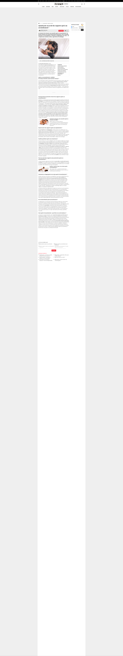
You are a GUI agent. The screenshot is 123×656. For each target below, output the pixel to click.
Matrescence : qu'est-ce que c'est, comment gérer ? (61, 260)
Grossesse (48, 6)
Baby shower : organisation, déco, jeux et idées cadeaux (62, 255)
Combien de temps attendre (62, 65)
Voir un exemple (81, 26)
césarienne (42, 143)
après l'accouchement (49, 64)
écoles (67, 6)
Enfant (56, 6)
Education (62, 6)
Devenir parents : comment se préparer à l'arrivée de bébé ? (44, 258)
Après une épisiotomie (61, 68)
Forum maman (78, 6)
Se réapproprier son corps (62, 71)
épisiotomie (50, 129)
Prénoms (72, 6)
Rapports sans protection (62, 70)
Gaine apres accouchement (60, 246)
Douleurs (59, 75)
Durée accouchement (43, 248)
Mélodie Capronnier (44, 30)
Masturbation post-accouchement (61, 73)
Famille (73, 26)
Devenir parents (50, 23)
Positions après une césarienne (63, 69)
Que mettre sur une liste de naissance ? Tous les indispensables (45, 260)
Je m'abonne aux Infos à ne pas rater (48, 60)
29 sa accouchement (58, 248)
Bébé (52, 6)
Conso (43, 6)
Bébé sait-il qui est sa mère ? (60, 257)
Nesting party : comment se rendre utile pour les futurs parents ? (45, 255)
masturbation (46, 205)
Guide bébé (45, 23)
